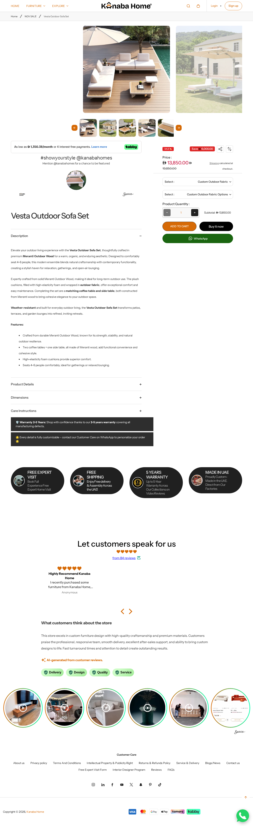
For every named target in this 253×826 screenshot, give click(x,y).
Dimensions (19, 397)
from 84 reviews (124, 558)
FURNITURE (34, 6)
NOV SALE (31, 16)
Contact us (233, 763)
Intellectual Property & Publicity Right (110, 763)
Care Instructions (23, 411)
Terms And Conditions (67, 763)
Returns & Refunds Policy (154, 763)
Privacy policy (38, 763)
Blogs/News (212, 763)
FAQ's (171, 770)
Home (14, 16)
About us (19, 763)
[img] (126, 551)
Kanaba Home (35, 812)
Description (19, 236)
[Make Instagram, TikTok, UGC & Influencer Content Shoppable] (128, 195)
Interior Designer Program (129, 770)
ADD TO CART (179, 226)
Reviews (156, 770)
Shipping (214, 163)
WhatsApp (200, 238)
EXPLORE (58, 6)
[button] (88, 128)
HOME (15, 6)
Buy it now (216, 226)
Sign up (233, 6)
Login (214, 6)
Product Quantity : (176, 204)
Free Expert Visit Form (92, 770)
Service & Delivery (187, 763)
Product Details (22, 384)
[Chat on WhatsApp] (242, 815)
